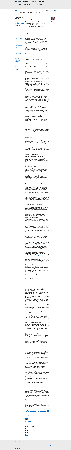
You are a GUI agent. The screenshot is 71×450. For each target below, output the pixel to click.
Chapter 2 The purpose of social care (18, 40)
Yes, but (28, 432)
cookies (18, 1)
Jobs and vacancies (34, 442)
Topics (18, 12)
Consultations (36, 12)
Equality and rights (18, 22)
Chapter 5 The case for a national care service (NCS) (18, 47)
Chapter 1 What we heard (18, 38)
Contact (22, 442)
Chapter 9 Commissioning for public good (18, 61)
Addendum (16, 69)
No (27, 430)
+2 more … (16, 24)
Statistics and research (30, 12)
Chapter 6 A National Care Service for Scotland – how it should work (18, 51)
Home (15, 14)
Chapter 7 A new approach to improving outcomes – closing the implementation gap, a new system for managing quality (18, 55)
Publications (24, 12)
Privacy (38, 442)
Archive (19, 442)
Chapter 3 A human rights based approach (18, 43)
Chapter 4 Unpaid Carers (18, 45)
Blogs (40, 12)
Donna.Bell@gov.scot (31, 421)
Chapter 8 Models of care (18, 58)
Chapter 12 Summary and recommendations (18, 67)
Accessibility (16, 442)
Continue (27, 435)
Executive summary (17, 36)
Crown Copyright (29, 442)
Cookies (25, 442)
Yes (27, 428)
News (21, 12)
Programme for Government (20, 23)
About (15, 12)
